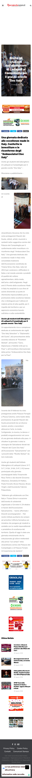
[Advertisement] (16, 25)
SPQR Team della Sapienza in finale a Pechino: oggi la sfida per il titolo (22, 685)
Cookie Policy (22, 748)
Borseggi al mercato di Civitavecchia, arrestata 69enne (22, 660)
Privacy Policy (8, 748)
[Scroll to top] (27, 767)
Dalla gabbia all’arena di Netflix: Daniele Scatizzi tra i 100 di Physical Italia (22, 672)
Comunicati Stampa (21, 751)
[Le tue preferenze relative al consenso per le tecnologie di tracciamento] (29, 775)
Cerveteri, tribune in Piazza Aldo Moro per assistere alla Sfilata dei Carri (22, 647)
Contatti (7, 751)
